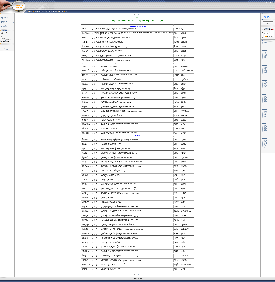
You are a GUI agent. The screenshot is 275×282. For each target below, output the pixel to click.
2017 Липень (264, 57)
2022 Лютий (264, 104)
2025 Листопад (264, 143)
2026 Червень (264, 149)
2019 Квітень (264, 76)
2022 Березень (264, 105)
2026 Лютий (264, 146)
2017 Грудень (264, 61)
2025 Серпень (264, 140)
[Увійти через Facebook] (268, 17)
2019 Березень (264, 75)
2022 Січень (264, 103)
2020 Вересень (264, 88)
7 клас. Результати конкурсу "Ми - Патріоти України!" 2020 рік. (46, 11)
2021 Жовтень (264, 101)
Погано (3, 37)
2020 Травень (264, 86)
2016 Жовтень (264, 50)
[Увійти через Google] (270, 17)
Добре (3, 34)
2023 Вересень (264, 118)
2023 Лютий (264, 113)
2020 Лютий (264, 84)
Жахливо (3, 38)
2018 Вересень (264, 70)
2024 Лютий (264, 123)
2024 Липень (264, 127)
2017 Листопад (264, 60)
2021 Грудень (264, 102)
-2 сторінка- (141, 15)
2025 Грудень (264, 144)
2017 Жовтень (264, 59)
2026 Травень (264, 148)
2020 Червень (264, 87)
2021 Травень (264, 97)
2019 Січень (264, 73)
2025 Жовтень (264, 142)
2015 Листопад (264, 42)
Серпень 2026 (267, 28)
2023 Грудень (264, 120)
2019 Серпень (264, 80)
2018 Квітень (264, 66)
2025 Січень (264, 132)
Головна (30, 11)
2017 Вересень (264, 58)
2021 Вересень (264, 100)
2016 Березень (264, 44)
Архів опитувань (8, 40)
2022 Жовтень (264, 110)
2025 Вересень (264, 141)
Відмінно (3, 33)
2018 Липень (264, 68)
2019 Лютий (264, 74)
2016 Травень (264, 45)
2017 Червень (264, 56)
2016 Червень (264, 46)
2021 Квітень (264, 96)
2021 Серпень (264, 99)
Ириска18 (7, 49)
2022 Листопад (264, 111)
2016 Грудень (264, 52)
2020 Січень (264, 83)
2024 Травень (264, 126)
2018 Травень (264, 67)
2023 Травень (264, 115)
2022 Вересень (264, 109)
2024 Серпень (264, 128)
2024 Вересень (264, 129)
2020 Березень (264, 85)
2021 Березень (264, 95)
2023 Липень (264, 116)
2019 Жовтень (264, 82)
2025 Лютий (264, 133)
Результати (2, 40)
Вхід (66, 11)
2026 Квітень (264, 147)
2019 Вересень (264, 81)
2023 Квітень (264, 114)
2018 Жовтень (264, 71)
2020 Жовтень (264, 89)
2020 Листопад (264, 90)
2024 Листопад (264, 131)
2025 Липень (264, 139)
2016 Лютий (264, 43)
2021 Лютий (264, 94)
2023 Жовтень (264, 119)
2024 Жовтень (264, 130)
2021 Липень (264, 98)
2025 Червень (264, 138)
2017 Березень (264, 54)
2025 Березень (264, 134)
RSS (273, 2)
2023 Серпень (264, 117)
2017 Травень (264, 55)
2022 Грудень (264, 112)
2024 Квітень (264, 125)
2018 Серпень (264, 69)
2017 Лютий (264, 53)
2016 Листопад (264, 51)
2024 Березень (264, 124)
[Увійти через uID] (265, 17)
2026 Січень (264, 145)
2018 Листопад (264, 72)
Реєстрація (61, 11)
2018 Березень (264, 65)
